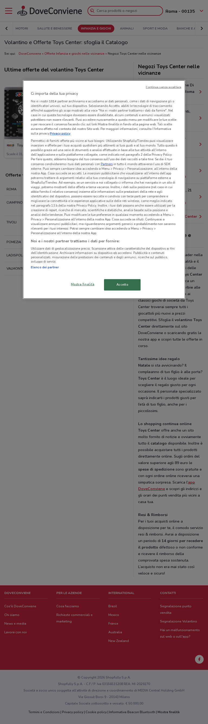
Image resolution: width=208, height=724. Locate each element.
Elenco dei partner (45, 267)
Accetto (122, 284)
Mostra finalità (83, 284)
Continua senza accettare (163, 87)
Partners (107, 164)
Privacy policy (60, 133)
